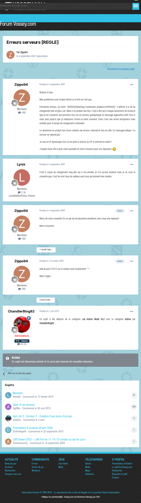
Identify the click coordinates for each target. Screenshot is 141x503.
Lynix (21, 164)
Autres (44, 56)
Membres (36, 471)
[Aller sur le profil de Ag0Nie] (8, 407)
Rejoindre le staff (119, 474)
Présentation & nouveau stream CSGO (33, 428)
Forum (34, 464)
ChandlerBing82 (21, 311)
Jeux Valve (63, 464)
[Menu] (135, 6)
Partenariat (117, 471)
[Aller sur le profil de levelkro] (8, 418)
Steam (88, 464)
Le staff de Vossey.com (122, 467)
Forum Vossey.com (18, 24)
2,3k (23, 192)
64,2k (23, 344)
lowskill (17, 397)
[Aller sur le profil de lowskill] (8, 395)
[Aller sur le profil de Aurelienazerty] (8, 441)
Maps (87, 471)
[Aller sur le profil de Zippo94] (10, 55)
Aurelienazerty (20, 443)
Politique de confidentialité (52, 497)
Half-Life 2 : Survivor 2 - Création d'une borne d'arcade (42, 416)
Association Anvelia (30, 493)
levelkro (17, 420)
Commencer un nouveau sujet (120, 69)
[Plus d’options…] (131, 85)
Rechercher (10, 471)
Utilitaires (89, 474)
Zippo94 (24, 52)
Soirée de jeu (38, 467)
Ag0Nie (16, 408)
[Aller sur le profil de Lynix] (22, 177)
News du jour (11, 464)
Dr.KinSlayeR (19, 431)
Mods (60, 467)
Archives (9, 467)
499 (23, 112)
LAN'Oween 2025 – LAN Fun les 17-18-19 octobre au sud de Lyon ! (49, 439)
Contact (115, 478)
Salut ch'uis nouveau (24, 405)
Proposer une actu (13, 474)
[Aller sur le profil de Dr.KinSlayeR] (8, 430)
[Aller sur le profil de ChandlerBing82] (22, 324)
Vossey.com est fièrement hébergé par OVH (82, 497)
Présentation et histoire (122, 464)
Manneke (18, 393)
